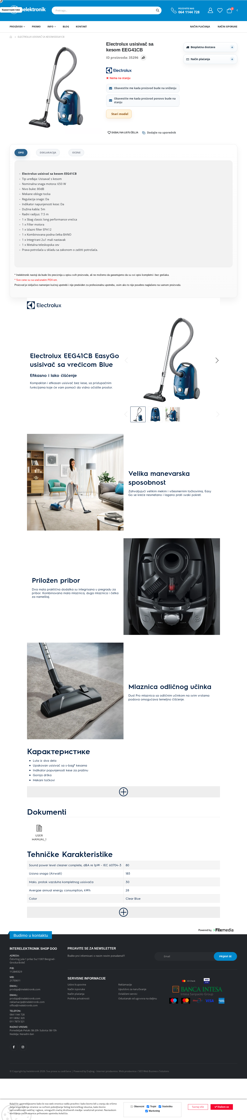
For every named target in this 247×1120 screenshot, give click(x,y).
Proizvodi (16, 26)
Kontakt (81, 26)
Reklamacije (125, 984)
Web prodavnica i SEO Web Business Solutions (144, 1071)
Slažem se (223, 1106)
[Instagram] (23, 1047)
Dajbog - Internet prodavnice (102, 1071)
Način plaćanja (200, 26)
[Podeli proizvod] (143, 58)
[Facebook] (14, 1047)
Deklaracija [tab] (48, 152)
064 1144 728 (189, 12)
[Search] (158, 10)
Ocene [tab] (76, 152)
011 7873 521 (17, 1021)
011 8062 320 (17, 1018)
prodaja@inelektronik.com (25, 989)
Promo (36, 26)
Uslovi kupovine (77, 984)
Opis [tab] (21, 152)
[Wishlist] (219, 10)
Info (50, 26)
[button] (229, 10)
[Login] (210, 10)
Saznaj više (198, 1106)
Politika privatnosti (78, 998)
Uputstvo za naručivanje (132, 989)
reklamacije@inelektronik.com (27, 1002)
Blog (66, 26)
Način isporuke (227, 26)
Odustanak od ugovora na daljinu (137, 998)
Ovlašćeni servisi (127, 994)
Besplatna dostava (203, 47)
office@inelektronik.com (24, 1005)
